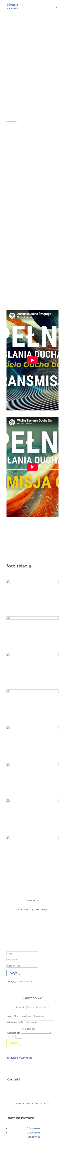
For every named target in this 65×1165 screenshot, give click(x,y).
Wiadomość (13, 1032)
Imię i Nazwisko (16, 1016)
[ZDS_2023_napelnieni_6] (32, 691)
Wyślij (15, 1043)
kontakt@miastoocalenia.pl (32, 1007)
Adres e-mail (14, 1022)
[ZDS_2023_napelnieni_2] (32, 838)
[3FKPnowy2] (32, 765)
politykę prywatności (19, 981)
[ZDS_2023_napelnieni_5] (32, 801)
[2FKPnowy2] (32, 618)
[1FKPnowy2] (32, 728)
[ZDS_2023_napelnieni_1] (32, 582)
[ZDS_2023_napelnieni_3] (32, 655)
